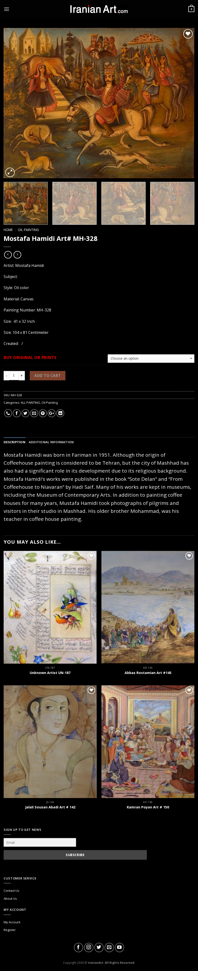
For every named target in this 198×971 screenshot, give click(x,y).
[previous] (13, 103)
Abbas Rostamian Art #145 (148, 673)
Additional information (51, 442)
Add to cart (47, 375)
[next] (184, 103)
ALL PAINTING (30, 402)
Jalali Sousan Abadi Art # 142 (50, 807)
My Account (12, 922)
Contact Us (11, 890)
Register (10, 930)
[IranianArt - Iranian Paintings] (99, 9)
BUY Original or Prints (30, 358)
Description (14, 442)
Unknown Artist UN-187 (50, 673)
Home (8, 229)
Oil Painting (28, 229)
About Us (10, 898)
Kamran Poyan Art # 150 (148, 807)
